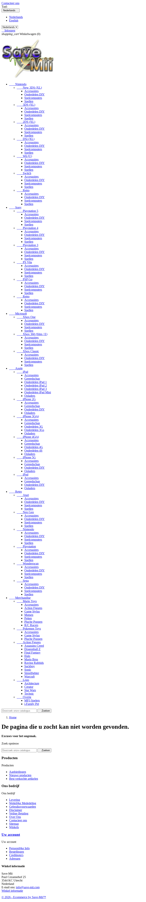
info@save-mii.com (28, 887)
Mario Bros (31, 659)
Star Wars (30, 690)
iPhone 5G (26, 457)
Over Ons (15, 816)
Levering (14, 799)
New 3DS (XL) (29, 87)
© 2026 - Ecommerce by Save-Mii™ (24, 897)
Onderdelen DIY (34, 94)
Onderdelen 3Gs (34, 430)
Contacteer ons (10, 3)
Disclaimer (15, 810)
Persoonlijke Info (19, 848)
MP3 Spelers (32, 700)
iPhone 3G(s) (28, 416)
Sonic (27, 669)
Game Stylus (32, 611)
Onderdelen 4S (33, 450)
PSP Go (24, 279)
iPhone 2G (26, 399)
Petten (28, 618)
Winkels (14, 827)
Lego (23, 680)
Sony (15, 207)
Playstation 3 (27, 245)
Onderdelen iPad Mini (37, 392)
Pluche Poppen (33, 621)
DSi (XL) (25, 139)
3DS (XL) (26, 104)
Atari (23, 495)
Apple (16, 368)
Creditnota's (16, 855)
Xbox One (26, 317)
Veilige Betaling (18, 813)
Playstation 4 (27, 228)
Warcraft (29, 676)
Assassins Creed (34, 645)
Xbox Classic (28, 351)
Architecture (31, 683)
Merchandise (20, 597)
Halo (27, 656)
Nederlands (16, 17)
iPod (22, 474)
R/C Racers (31, 625)
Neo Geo (25, 512)
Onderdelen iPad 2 (35, 385)
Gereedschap (32, 378)
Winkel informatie (12, 890)
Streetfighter (31, 673)
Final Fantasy (32, 652)
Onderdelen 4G (33, 447)
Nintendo (17, 84)
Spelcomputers (33, 97)
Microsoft (18, 313)
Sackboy (29, 666)
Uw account (11, 835)
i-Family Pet (31, 704)
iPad (22, 371)
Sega (23, 580)
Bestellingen (16, 851)
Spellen (28, 101)
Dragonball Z (32, 649)
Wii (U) (24, 156)
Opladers (29, 395)
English (13, 20)
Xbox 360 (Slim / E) (32, 334)
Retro (23, 190)
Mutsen (28, 614)
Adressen (14, 858)
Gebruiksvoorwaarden (22, 806)
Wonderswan (28, 563)
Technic (29, 693)
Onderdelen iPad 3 (35, 389)
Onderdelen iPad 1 (35, 382)
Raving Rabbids (34, 662)
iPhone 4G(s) (28, 436)
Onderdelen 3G (33, 426)
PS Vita (24, 262)
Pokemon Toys (29, 628)
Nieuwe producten (20, 775)
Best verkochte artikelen (23, 778)
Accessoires (31, 91)
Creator (28, 686)
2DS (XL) (26, 121)
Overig (24, 697)
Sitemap (14, 823)
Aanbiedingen (17, 771)
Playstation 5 (27, 210)
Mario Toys (27, 601)
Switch (24, 173)
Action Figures (33, 608)
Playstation (26, 546)
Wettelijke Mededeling (22, 803)
